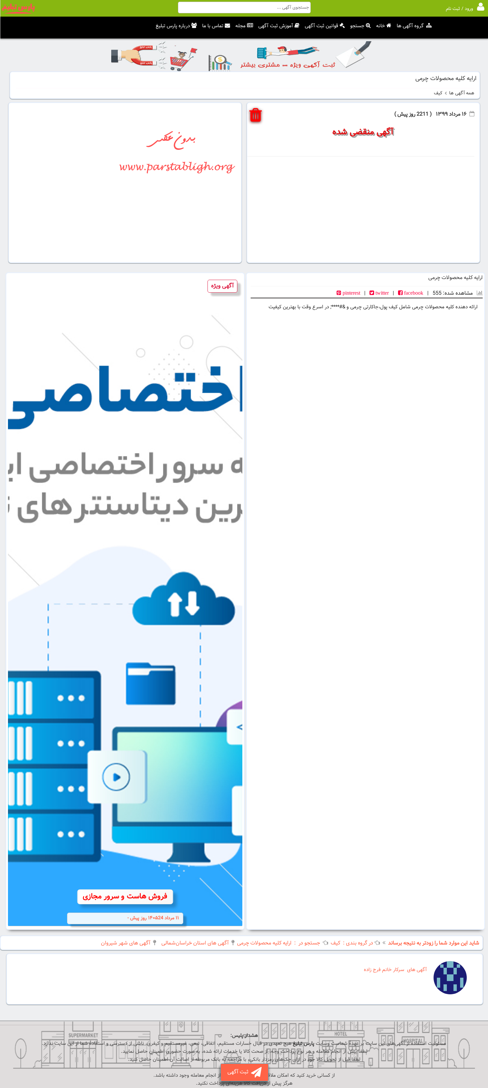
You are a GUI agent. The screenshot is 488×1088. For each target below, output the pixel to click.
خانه (380, 26)
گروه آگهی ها (410, 26)
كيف (438, 93)
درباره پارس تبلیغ (173, 26)
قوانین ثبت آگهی (321, 26)
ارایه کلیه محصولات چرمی (264, 943)
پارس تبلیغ (303, 1043)
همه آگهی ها (461, 93)
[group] (125, 601)
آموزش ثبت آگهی (275, 26)
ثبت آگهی (239, 1072)
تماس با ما (212, 26)
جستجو (357, 26)
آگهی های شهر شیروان (125, 943)
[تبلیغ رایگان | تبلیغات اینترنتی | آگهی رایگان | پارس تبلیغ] (18, 13)
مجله (240, 26)
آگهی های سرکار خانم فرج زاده (395, 970)
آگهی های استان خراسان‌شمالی (195, 943)
